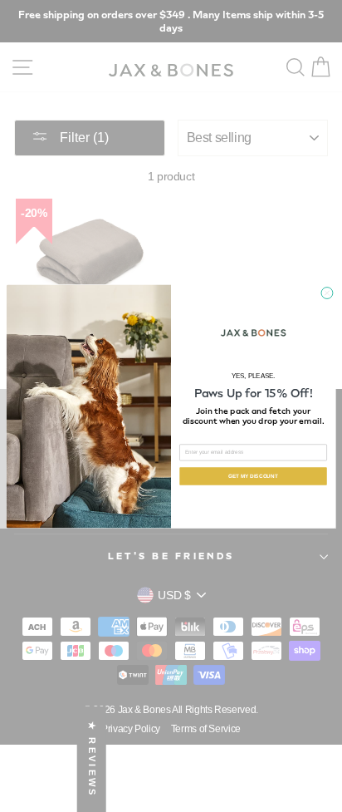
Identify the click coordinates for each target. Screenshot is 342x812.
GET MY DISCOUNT (252, 476)
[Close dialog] (327, 292)
